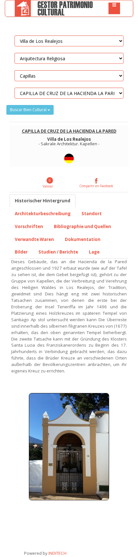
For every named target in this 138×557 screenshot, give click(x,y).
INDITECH (56, 553)
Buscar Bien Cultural (28, 109)
